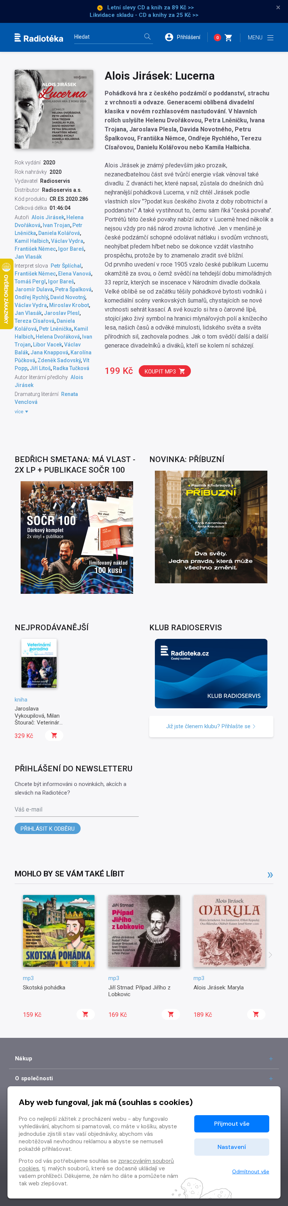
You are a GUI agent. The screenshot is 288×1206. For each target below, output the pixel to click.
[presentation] (270, 955)
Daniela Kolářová (59, 233)
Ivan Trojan (56, 225)
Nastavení (232, 1147)
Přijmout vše (231, 1124)
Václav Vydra (67, 241)
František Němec (35, 249)
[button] (186, 37)
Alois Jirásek (48, 217)
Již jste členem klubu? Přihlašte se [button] (209, 726)
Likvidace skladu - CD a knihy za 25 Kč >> (144, 15)
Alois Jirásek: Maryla (219, 987)
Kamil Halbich (32, 241)
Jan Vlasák (28, 257)
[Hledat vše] (147, 37)
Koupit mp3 (160, 371)
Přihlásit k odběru (48, 828)
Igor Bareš (71, 249)
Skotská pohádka (44, 987)
